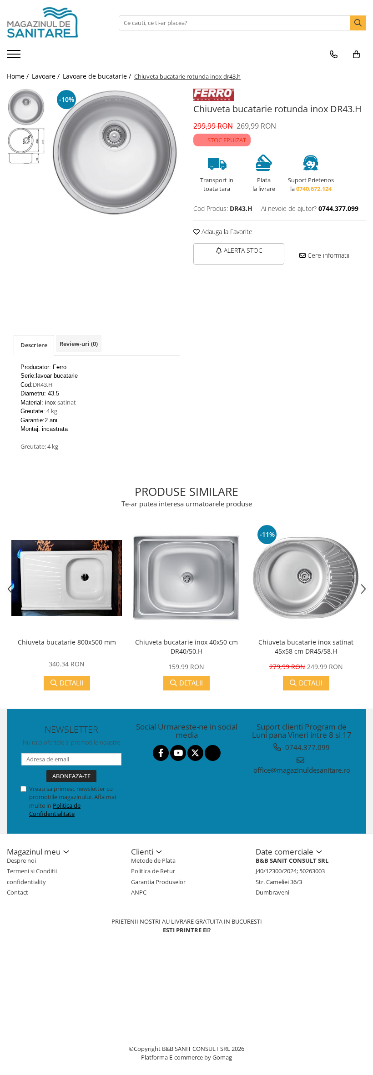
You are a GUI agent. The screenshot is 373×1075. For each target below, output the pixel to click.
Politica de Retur (153, 871)
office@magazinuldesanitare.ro (301, 770)
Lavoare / (46, 76)
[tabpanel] (115, 152)
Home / (18, 76)
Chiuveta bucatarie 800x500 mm (67, 642)
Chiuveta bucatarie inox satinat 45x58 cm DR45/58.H (305, 646)
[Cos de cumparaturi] (356, 54)
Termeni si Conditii (32, 871)
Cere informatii (327, 255)
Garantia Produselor (158, 882)
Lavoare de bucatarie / (98, 76)
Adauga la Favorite (226, 231)
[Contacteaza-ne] (333, 54)
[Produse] (15, 57)
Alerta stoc (242, 250)
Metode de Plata (153, 860)
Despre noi (21, 860)
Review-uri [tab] (79, 344)
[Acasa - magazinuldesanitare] (52, 23)
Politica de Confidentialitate (55, 809)
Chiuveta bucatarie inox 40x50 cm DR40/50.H (186, 646)
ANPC (138, 892)
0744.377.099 (306, 747)
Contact (17, 892)
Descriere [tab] (33, 345)
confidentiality (26, 882)
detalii (71, 682)
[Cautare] (358, 22)
